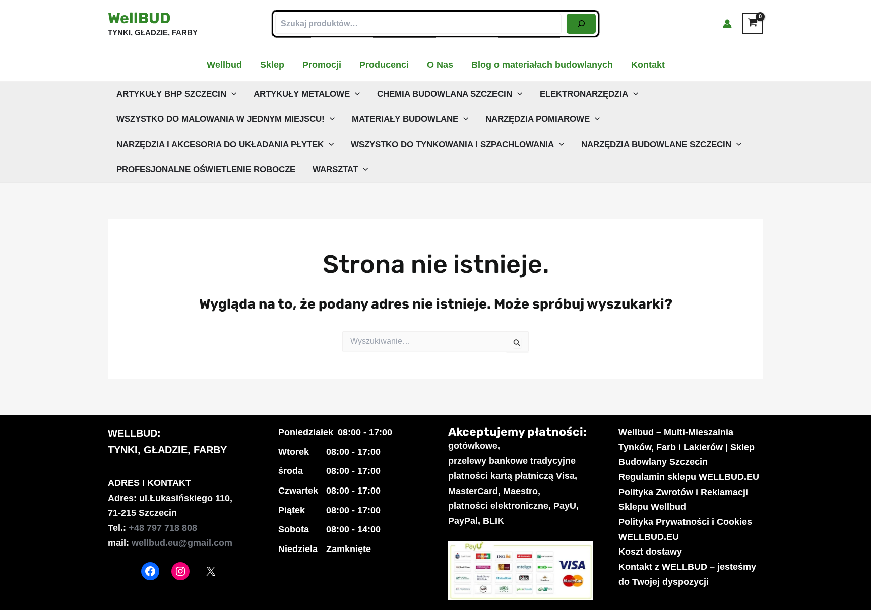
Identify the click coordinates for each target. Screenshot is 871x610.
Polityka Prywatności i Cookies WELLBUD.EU (685, 529)
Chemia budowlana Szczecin (444, 94)
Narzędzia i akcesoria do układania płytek (220, 144)
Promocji (321, 64)
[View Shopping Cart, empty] (752, 23)
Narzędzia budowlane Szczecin (656, 144)
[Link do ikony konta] (727, 23)
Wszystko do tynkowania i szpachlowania (452, 144)
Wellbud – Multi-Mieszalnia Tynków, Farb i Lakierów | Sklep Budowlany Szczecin (686, 447)
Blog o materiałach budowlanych (542, 64)
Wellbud (224, 64)
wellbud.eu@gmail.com (182, 543)
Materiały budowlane (405, 119)
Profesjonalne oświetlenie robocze (205, 169)
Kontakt (648, 64)
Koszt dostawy (650, 551)
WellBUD (139, 18)
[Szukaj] (581, 24)
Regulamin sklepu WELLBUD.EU (688, 477)
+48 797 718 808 (163, 528)
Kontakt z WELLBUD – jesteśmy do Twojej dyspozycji (687, 574)
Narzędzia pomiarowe (537, 119)
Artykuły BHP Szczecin (171, 94)
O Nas (440, 64)
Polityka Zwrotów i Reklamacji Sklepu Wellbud (683, 499)
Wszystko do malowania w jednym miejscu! (220, 119)
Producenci (384, 64)
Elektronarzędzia (584, 94)
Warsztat (335, 169)
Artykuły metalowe (302, 94)
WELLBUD (132, 433)
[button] (231, 94)
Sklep (272, 64)
